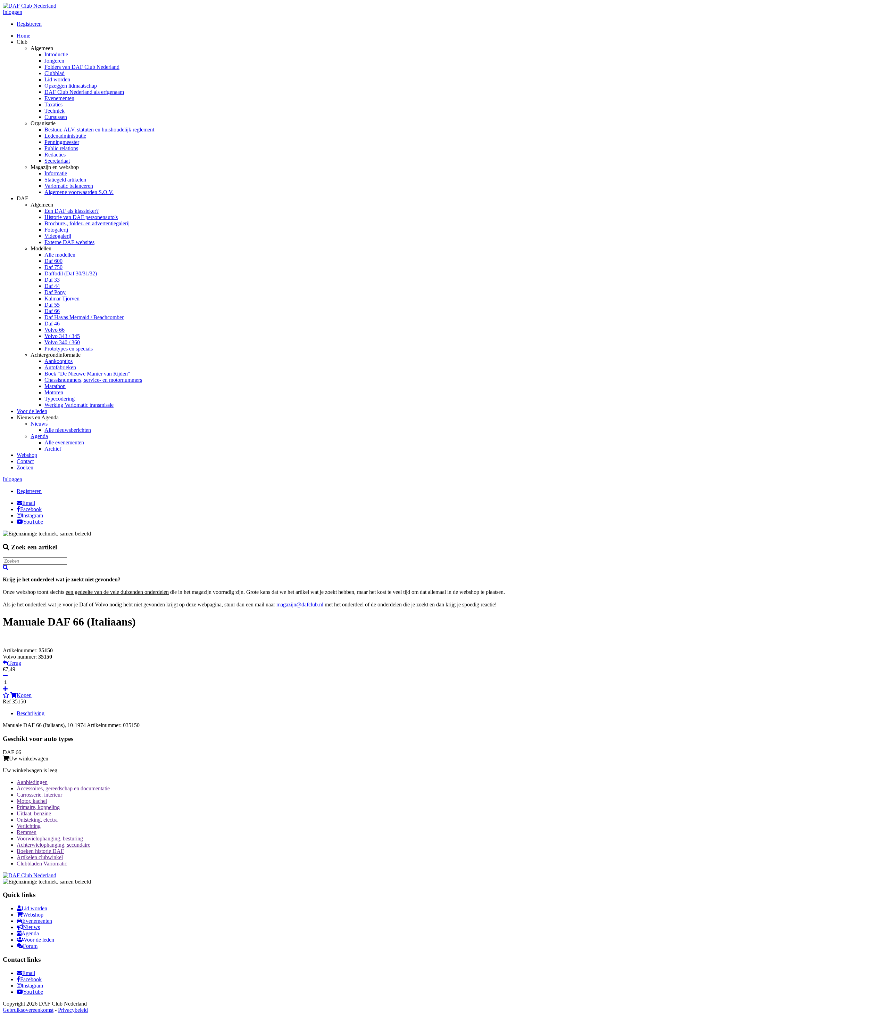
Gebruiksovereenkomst (28, 1010)
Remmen (26, 832)
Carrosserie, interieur (39, 795)
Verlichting (29, 826)
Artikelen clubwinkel (40, 857)
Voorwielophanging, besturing (50, 838)
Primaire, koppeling (38, 807)
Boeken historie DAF (40, 851)
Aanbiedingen (32, 782)
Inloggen (12, 12)
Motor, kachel (32, 801)
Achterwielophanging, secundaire (53, 845)
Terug (14, 663)
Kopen (24, 695)
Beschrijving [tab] (30, 713)
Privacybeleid (73, 1010)
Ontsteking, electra (37, 820)
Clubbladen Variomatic (42, 863)
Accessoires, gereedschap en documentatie (63, 788)
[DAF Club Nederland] (29, 6)
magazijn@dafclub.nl (299, 604)
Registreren (29, 24)
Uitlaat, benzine (34, 813)
